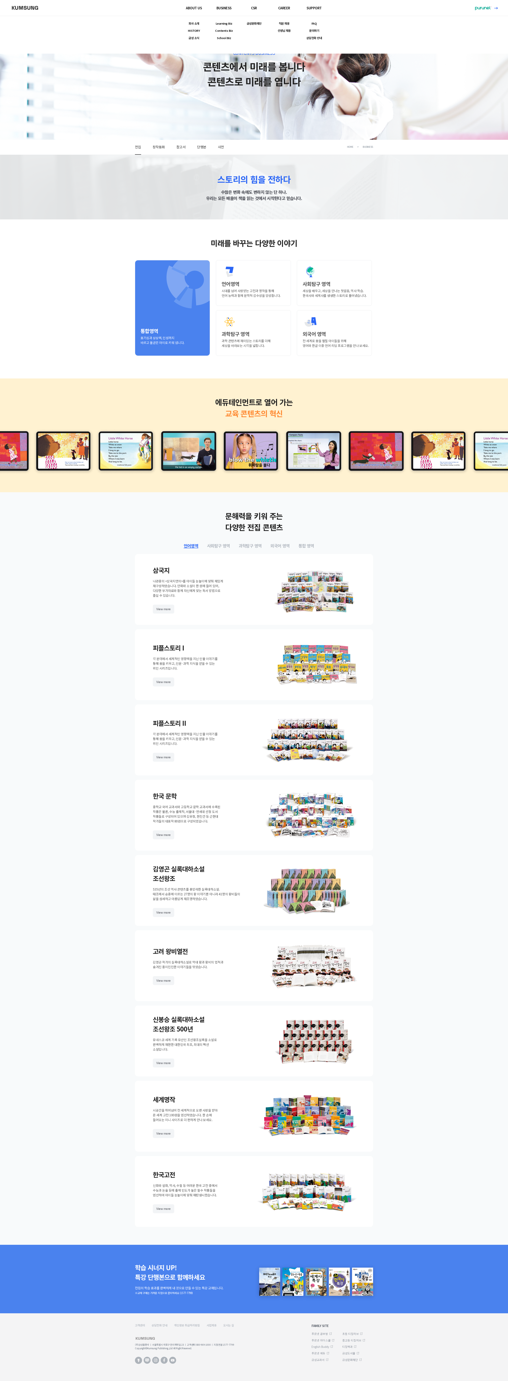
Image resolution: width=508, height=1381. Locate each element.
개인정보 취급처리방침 (187, 1325)
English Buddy (320, 1346)
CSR (254, 8)
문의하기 (314, 30)
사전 (221, 146)
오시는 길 (228, 1325)
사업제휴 (211, 1325)
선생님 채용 (284, 30)
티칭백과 (347, 1346)
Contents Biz (224, 30)
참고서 (181, 146)
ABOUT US (194, 8)
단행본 (201, 146)
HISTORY (194, 30)
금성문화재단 (254, 23)
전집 (138, 146)
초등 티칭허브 (350, 1333)
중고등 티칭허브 (351, 1340)
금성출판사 (26, 8)
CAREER (284, 8)
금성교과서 (318, 1359)
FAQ (314, 23)
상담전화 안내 (314, 38)
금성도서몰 (348, 1353)
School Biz (224, 38)
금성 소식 (194, 38)
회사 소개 (194, 23)
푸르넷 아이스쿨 (321, 1340)
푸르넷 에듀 (318, 1353)
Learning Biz (224, 23)
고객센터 (140, 1325)
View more (163, 609)
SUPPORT (314, 8)
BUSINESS (224, 8)
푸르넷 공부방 (320, 1333)
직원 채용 (284, 23)
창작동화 (159, 146)
